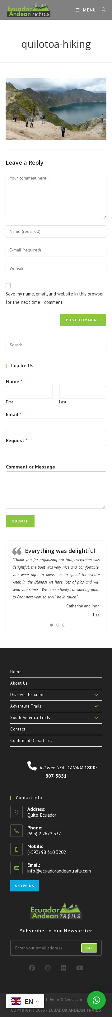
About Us (19, 683)
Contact (17, 729)
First (9, 402)
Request (16, 440)
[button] (96, 1000)
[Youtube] (79, 968)
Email (13, 414)
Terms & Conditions (66, 999)
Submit (20, 521)
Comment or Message (30, 467)
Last (62, 402)
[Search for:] (101, 10)
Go (89, 947)
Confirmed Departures (31, 740)
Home (15, 671)
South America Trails (30, 717)
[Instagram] (48, 968)
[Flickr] (63, 968)
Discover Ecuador (27, 694)
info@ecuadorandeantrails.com (59, 871)
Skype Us (24, 885)
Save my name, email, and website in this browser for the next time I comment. (55, 298)
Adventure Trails (26, 706)
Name (14, 381)
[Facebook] (32, 968)
